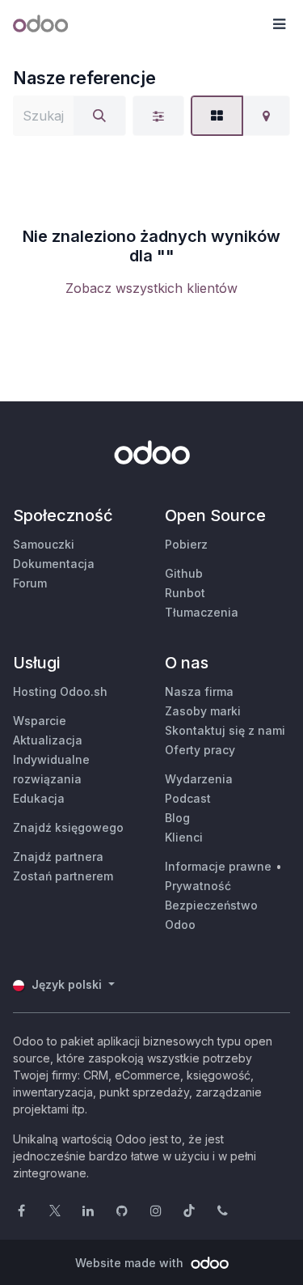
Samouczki (43, 544)
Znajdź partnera (58, 856)
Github (184, 573)
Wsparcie (39, 720)
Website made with (131, 1263)
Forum (30, 583)
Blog (177, 818)
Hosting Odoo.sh (60, 691)
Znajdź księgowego (68, 827)
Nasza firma (199, 691)
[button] (279, 24)
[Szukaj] (99, 115)
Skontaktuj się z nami (225, 730)
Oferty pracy (200, 750)
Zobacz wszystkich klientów (151, 288)
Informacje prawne (218, 866)
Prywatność (198, 886)
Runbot (185, 593)
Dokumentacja (54, 563)
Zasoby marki (203, 711)
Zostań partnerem (63, 876)
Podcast (188, 798)
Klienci (184, 837)
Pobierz (186, 544)
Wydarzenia (199, 779)
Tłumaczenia (201, 612)
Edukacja (39, 798)
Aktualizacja (47, 740)
